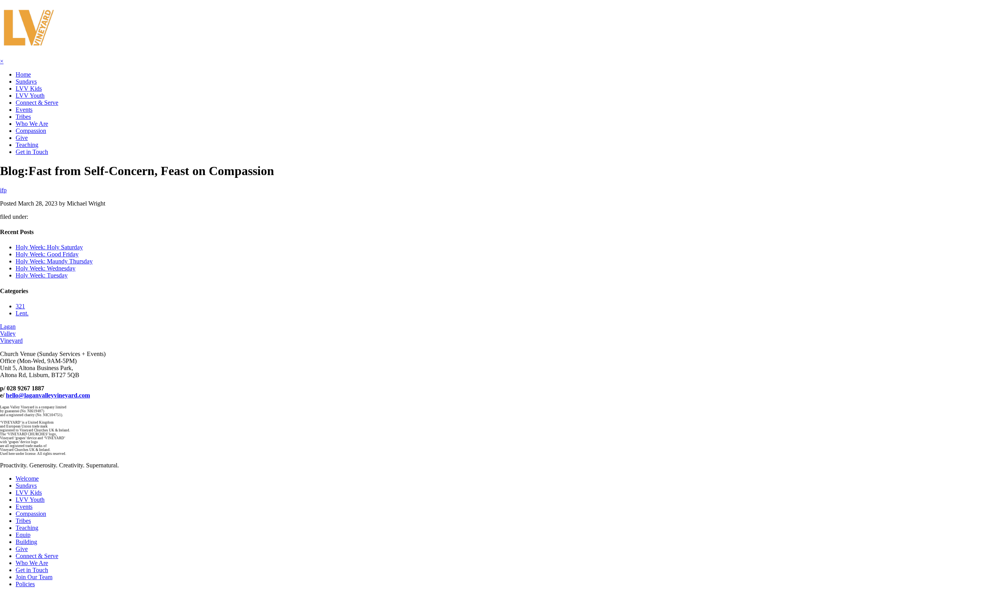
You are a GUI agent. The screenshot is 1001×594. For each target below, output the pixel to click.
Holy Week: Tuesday (42, 275)
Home (23, 74)
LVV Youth (30, 95)
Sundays (26, 81)
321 (20, 306)
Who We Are (32, 123)
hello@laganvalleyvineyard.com (48, 395)
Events (24, 109)
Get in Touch (32, 151)
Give (22, 137)
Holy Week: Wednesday (45, 268)
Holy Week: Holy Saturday (49, 247)
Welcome (27, 478)
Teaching (27, 144)
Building (26, 542)
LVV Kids (29, 88)
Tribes (23, 116)
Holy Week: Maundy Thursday (54, 261)
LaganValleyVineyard (11, 333)
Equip (23, 534)
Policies (25, 584)
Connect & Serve (37, 102)
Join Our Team (34, 577)
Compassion (31, 130)
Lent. (22, 313)
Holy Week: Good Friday (47, 254)
